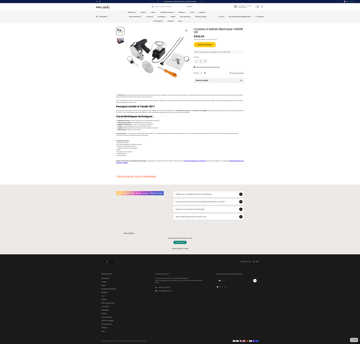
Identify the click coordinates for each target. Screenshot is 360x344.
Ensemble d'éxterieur (109, 289)
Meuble (104, 299)
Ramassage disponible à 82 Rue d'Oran (208, 67)
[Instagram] (100, 1)
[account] (262, 6)
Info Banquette (107, 324)
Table (103, 285)
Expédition (203, 39)
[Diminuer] (196, 61)
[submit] (255, 280)
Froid (103, 296)
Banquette (105, 278)
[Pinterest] (205, 73)
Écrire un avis (180, 242)
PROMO (104, 313)
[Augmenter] (205, 61)
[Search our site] (152, 6)
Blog (103, 331)
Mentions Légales (108, 321)
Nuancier (105, 328)
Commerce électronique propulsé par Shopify (132, 341)
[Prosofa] (103, 7)
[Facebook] (97, 1)
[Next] (202, 1)
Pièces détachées (108, 303)
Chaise (104, 282)
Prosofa (115, 341)
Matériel (104, 292)
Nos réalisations (107, 317)
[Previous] (158, 1)
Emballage (105, 310)
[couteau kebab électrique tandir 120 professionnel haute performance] (186, 30)
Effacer (189, 7)
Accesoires (105, 306)
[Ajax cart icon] (257, 6)
